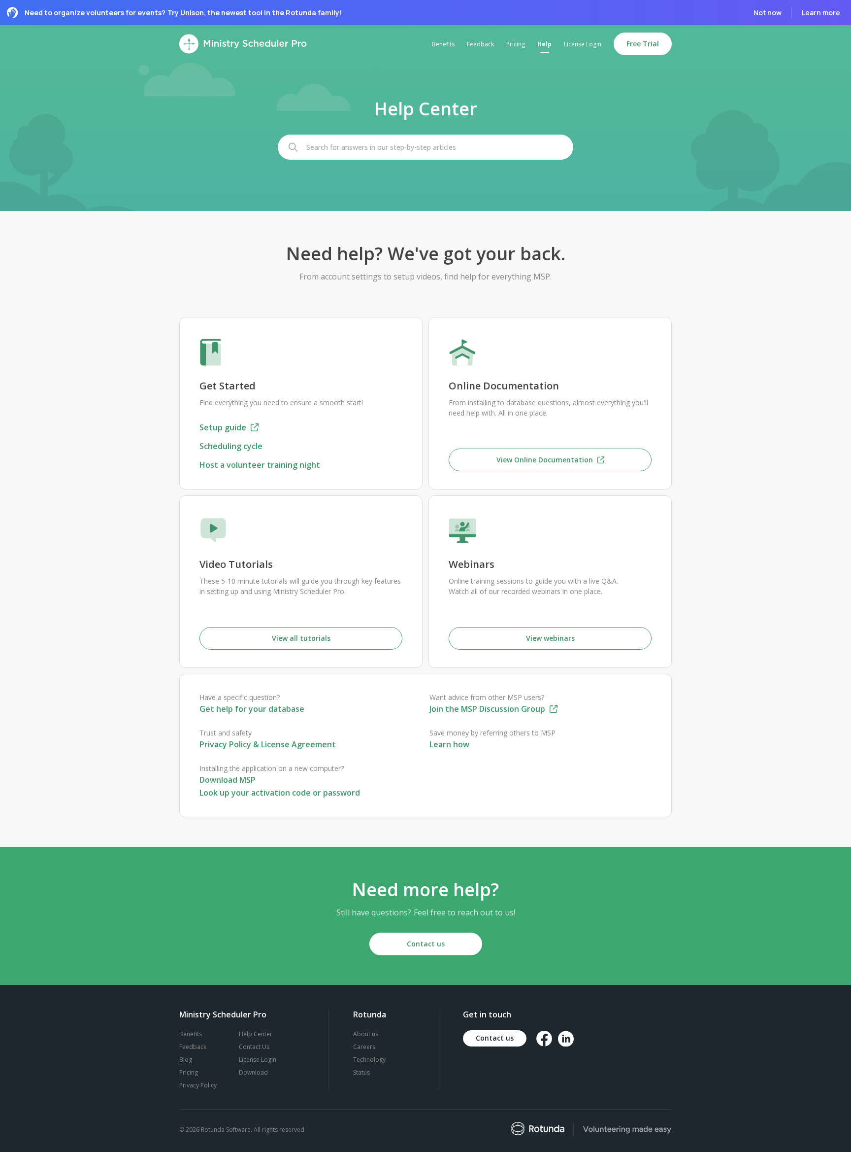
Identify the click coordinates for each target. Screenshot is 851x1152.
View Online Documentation (545, 459)
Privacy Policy (198, 1085)
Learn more (821, 12)
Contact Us (254, 1047)
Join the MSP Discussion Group (488, 708)
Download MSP (227, 779)
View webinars (550, 638)
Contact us (426, 943)
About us (365, 1034)
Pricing (188, 1072)
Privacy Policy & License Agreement (267, 744)
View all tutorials (301, 638)
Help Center (255, 1034)
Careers (364, 1047)
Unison (192, 12)
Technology (369, 1059)
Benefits (190, 1034)
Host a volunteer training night (259, 464)
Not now (767, 12)
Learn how (449, 744)
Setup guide (223, 427)
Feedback (192, 1047)
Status (361, 1072)
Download (253, 1072)
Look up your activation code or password (279, 792)
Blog (185, 1059)
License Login (257, 1059)
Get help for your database (251, 708)
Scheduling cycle (230, 446)
